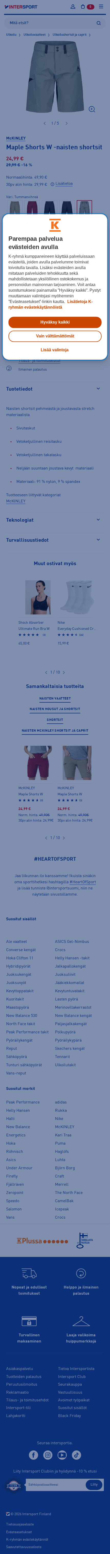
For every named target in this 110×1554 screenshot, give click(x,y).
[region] (55, 287)
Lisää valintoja (55, 350)
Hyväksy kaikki (55, 322)
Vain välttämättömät (55, 336)
